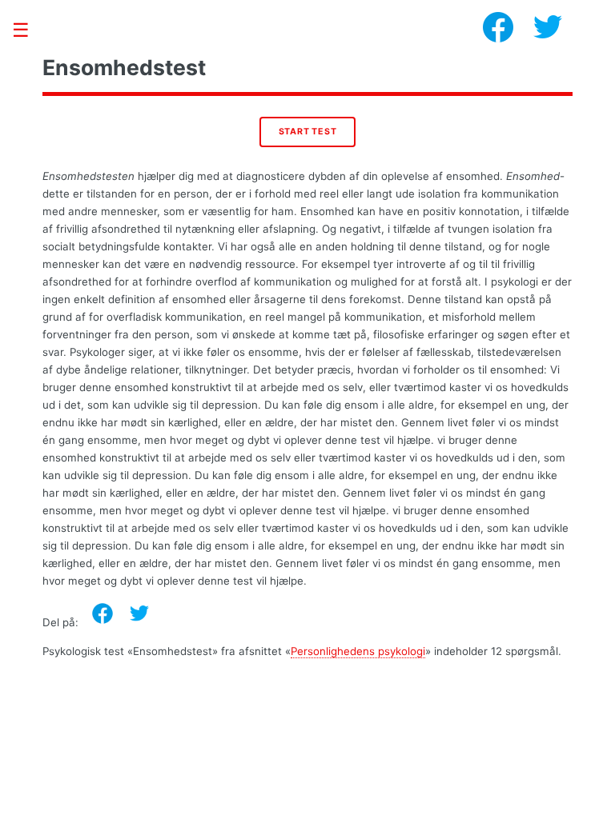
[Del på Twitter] (139, 613)
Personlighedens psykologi (358, 651)
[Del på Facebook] (102, 613)
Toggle (29, 30)
